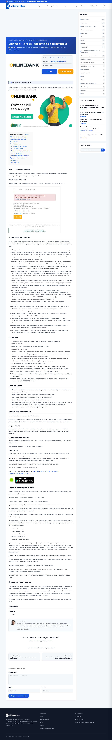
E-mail (44, 687)
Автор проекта (79, 719)
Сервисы (59, 6)
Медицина (84, 33)
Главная (10, 40)
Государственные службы (88, 26)
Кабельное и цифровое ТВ (88, 56)
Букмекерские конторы (88, 66)
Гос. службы (50, 6)
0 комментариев (14, 50)
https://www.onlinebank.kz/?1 (58, 58)
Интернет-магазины (87, 30)
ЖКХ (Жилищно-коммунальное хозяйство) (90, 51)
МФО (82, 40)
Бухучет (83, 90)
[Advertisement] (41, 24)
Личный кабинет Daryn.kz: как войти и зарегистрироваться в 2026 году (90, 127)
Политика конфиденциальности (84, 722)
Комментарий (13, 672)
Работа (83, 80)
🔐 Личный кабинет (66, 71)
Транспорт (68, 6)
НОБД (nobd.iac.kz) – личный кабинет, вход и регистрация (92, 113)
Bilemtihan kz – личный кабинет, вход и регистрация (91, 120)
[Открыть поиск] (104, 6)
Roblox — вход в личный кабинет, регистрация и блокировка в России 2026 (92, 106)
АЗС (82, 93)
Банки (16, 40)
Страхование (85, 69)
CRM (82, 76)
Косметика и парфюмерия (88, 83)
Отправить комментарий (19, 696)
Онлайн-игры (85, 86)
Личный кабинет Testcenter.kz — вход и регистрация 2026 (91, 135)
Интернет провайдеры (87, 62)
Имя (10, 687)
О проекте (78, 716)
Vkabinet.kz (13, 736)
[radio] (35, 644)
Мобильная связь (86, 59)
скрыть (26, 134)
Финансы (32, 6)
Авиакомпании (85, 73)
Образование (41, 6)
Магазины (84, 6)
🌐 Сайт (49, 71)
